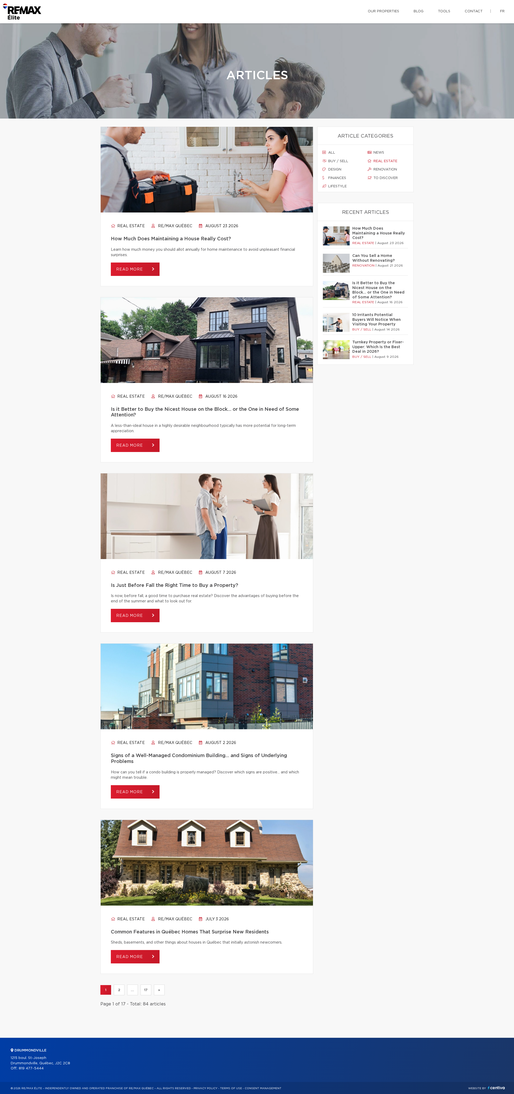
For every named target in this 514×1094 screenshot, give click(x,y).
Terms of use (231, 1088)
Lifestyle (337, 186)
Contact (474, 11)
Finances (336, 178)
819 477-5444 (31, 1068)
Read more (130, 269)
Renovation (384, 169)
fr (502, 11)
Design (334, 169)
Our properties (383, 11)
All (331, 152)
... (132, 990)
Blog (419, 11)
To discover (385, 178)
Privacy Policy (205, 1088)
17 (146, 990)
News (378, 152)
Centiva (496, 1087)
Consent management (263, 1088)
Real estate (130, 226)
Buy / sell (337, 161)
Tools (444, 11)
